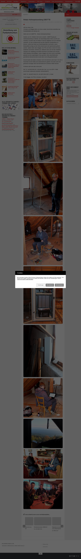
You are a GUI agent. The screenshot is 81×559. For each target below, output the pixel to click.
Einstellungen (41, 285)
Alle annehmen (59, 285)
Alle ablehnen (50, 285)
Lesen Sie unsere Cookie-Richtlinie (25, 279)
